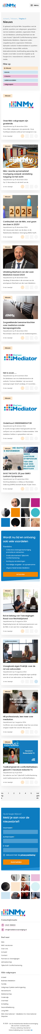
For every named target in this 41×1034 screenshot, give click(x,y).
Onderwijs (4, 997)
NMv (2, 942)
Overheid (4, 1001)
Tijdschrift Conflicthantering (11, 965)
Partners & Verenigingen (10, 959)
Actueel (6, 19)
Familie (3, 984)
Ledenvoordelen (10, 80)
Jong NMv (4, 1011)
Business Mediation (8, 981)
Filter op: (7, 64)
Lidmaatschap (6, 962)
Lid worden (20, 574)
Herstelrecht (6, 991)
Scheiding (4, 1004)
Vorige (2, 795)
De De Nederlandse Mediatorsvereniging (23, 1024)
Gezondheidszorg (7, 1007)
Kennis (6, 72)
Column (7, 76)
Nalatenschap (6, 994)
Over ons (4, 949)
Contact (4, 955)
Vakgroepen (8, 84)
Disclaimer (27, 1028)
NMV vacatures (7, 945)
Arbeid (3, 977)
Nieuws (14, 19)
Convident (27, 1030)
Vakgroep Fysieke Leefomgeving (13, 987)
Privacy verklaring (17, 1028)
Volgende (37, 795)
